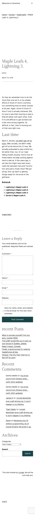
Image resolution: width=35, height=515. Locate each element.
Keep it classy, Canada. (11, 346)
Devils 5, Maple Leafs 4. (16, 196)
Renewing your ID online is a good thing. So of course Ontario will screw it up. (18, 424)
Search (5, 449)
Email (5, 288)
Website (5, 298)
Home (4, 15)
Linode (21, 472)
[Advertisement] (17, 38)
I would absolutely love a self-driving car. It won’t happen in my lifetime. (18, 401)
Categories (6, 441)
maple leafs (21, 15)
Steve (8, 421)
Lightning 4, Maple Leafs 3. (17, 193)
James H (9, 398)
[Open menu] (32, 3)
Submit (28, 453)
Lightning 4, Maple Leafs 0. (17, 190)
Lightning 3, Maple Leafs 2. (17, 187)
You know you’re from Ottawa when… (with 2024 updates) (17, 379)
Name (5, 278)
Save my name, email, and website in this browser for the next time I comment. (18, 311)
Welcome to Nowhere (11, 3)
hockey (12, 15)
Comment (6, 254)
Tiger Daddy (11, 409)
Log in (4, 501)
